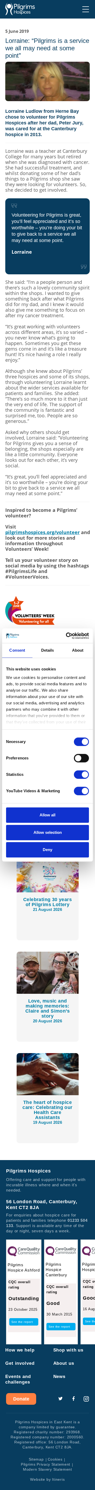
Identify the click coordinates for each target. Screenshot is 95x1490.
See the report (22, 1321)
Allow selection (48, 832)
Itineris (58, 1479)
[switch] (81, 758)
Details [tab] (47, 650)
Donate (21, 1399)
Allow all (47, 815)
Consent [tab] (17, 650)
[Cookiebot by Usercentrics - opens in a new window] (67, 635)
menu (85, 9)
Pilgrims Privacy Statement (45, 1464)
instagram (86, 1399)
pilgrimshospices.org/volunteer (42, 532)
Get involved (20, 1363)
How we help (20, 1350)
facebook (73, 1399)
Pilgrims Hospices (20, 9)
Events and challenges (18, 1379)
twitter (60, 1399)
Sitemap (36, 1459)
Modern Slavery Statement (47, 1469)
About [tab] (78, 650)
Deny (47, 849)
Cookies (55, 1459)
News (59, 1376)
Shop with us (68, 1350)
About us (63, 1363)
